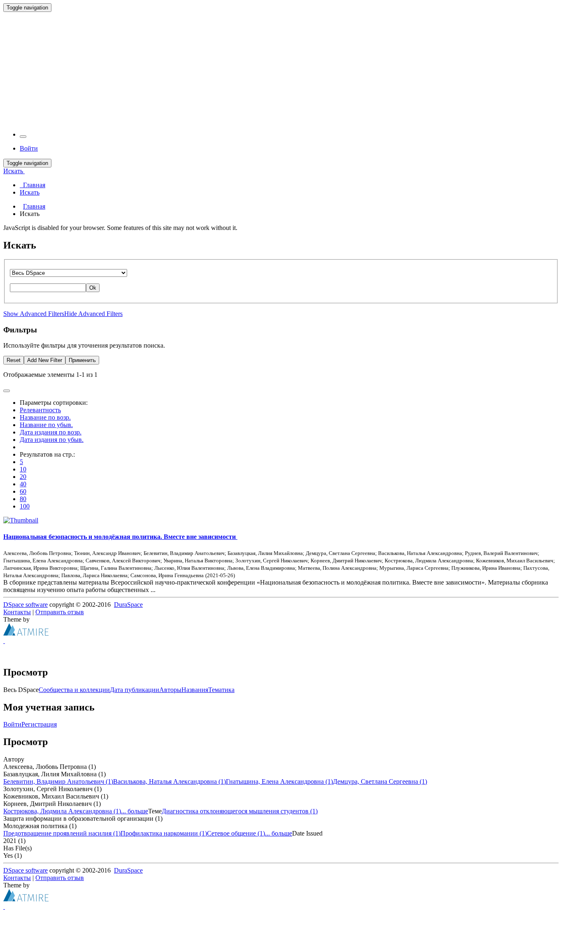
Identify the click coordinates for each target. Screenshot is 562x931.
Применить (82, 360)
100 (25, 506)
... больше (134, 811)
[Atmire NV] (26, 633)
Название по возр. (45, 417)
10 (23, 469)
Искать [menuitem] (29, 192)
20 (23, 476)
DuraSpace (128, 604)
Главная (34, 206)
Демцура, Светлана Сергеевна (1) (380, 781)
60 (23, 491)
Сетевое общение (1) (236, 833)
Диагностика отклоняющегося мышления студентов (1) (240, 811)
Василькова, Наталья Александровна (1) (169, 781)
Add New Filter (44, 360)
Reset (14, 360)
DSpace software (25, 604)
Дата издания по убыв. (52, 439)
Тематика (221, 689)
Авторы (170, 689)
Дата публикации (134, 689)
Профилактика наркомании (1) (164, 833)
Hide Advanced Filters (93, 313)
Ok (92, 288)
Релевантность (40, 409)
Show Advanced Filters (33, 313)
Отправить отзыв (59, 611)
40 (23, 484)
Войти (12, 724)
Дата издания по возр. (50, 432)
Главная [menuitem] (32, 184)
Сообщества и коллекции (74, 689)
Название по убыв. (46, 424)
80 (23, 498)
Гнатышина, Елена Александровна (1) (279, 781)
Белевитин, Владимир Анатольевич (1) (58, 781)
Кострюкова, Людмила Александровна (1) (62, 811)
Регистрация (39, 724)
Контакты (17, 611)
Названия (194, 689)
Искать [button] (14, 170)
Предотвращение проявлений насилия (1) (62, 833)
